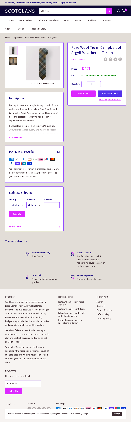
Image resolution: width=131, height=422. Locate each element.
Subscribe (13, 391)
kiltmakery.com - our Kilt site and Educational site (71, 314)
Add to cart (83, 93)
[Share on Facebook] (105, 59)
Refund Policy (14, 227)
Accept (117, 414)
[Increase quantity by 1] (98, 84)
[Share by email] (120, 59)
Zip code (48, 199)
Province (30, 199)
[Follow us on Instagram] (39, 409)
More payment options (110, 99)
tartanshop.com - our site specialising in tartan (70, 321)
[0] (123, 10)
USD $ (9, 404)
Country (12, 199)
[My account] (118, 10)
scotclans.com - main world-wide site (71, 303)
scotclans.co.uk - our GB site (71, 309)
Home (7, 38)
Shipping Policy (103, 318)
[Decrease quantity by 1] (84, 84)
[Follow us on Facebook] (29, 409)
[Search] (109, 11)
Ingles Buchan (78, 59)
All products (17, 38)
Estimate (17, 214)
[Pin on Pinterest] (110, 59)
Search (99, 302)
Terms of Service (104, 310)
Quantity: (75, 84)
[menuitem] (9, 20)
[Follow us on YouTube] (49, 409)
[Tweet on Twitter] (115, 59)
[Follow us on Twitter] (34, 409)
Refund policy (102, 314)
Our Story (100, 306)
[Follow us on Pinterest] (44, 409)
